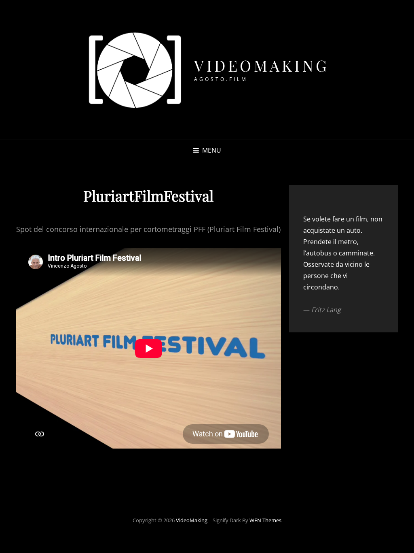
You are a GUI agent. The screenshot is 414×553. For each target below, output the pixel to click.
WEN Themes (265, 520)
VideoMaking (262, 65)
